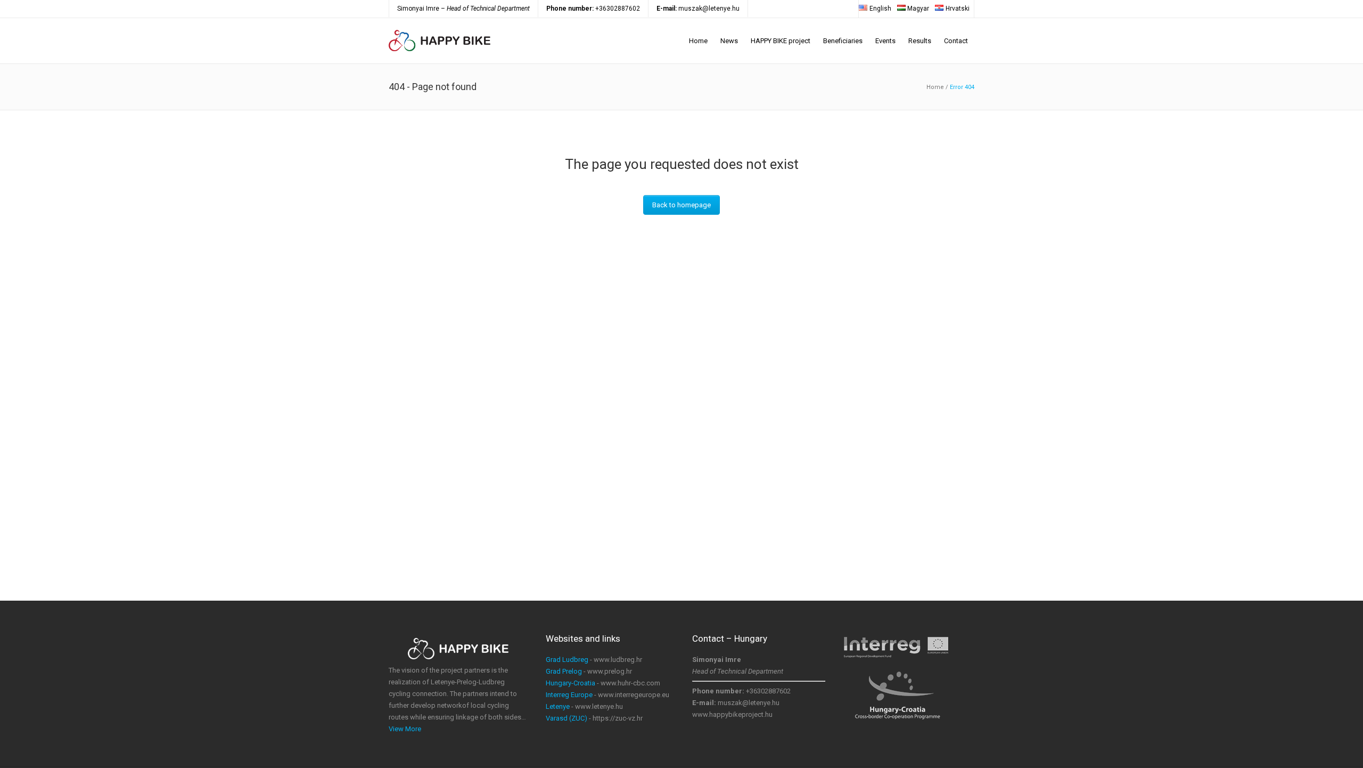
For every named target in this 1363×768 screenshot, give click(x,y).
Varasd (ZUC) (566, 718)
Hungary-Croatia (570, 683)
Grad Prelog (564, 671)
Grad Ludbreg (567, 660)
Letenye (558, 706)
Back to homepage (681, 205)
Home (935, 87)
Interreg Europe (569, 695)
